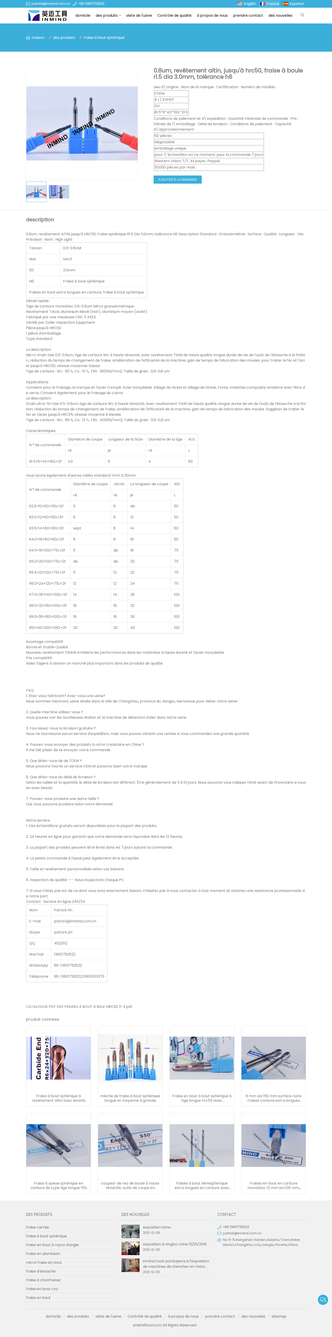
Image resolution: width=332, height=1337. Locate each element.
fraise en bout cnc (42, 1288)
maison (38, 37)
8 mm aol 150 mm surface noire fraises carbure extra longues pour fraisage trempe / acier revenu (274, 1098)
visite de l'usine (139, 15)
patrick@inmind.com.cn (51, 3)
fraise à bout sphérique (104, 37)
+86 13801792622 (91, 3)
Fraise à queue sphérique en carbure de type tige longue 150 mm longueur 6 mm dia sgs (58, 1185)
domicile (82, 15)
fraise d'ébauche (41, 1271)
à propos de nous (212, 15)
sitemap (279, 1316)
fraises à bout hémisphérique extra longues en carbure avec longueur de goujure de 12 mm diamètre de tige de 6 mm (202, 1185)
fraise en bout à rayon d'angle (52, 1244)
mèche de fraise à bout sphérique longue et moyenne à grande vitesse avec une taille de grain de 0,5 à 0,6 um (130, 1098)
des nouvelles (280, 15)
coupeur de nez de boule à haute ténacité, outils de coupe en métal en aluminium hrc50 (130, 1185)
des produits (107, 15)
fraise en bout (38, 1297)
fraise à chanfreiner (43, 1280)
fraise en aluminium (43, 1253)
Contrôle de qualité (174, 15)
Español (297, 3)
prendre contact (248, 15)
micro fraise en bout (44, 1262)
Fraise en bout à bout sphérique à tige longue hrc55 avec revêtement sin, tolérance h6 (201, 1098)
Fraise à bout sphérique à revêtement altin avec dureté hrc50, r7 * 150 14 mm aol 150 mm (58, 1098)
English (250, 3)
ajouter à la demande (177, 179)
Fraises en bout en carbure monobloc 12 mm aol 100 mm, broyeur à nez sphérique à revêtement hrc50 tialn (274, 1185)
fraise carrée (37, 1227)
